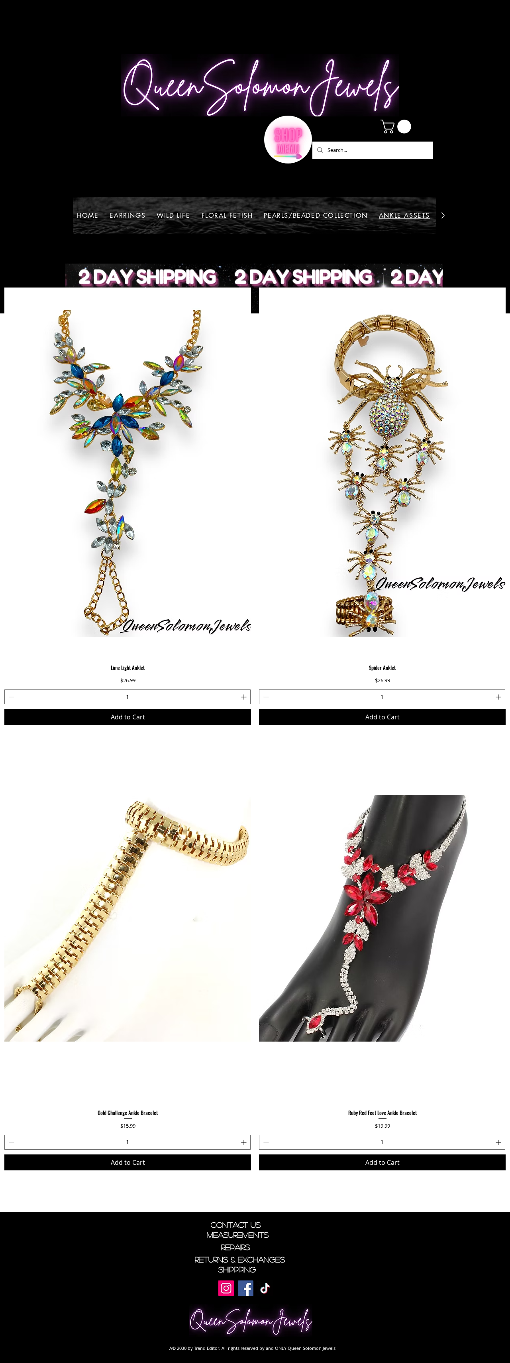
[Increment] (244, 697)
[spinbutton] (127, 697)
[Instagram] (226, 1288)
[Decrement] (11, 697)
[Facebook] (245, 1288)
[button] (397, 127)
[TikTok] (265, 1288)
